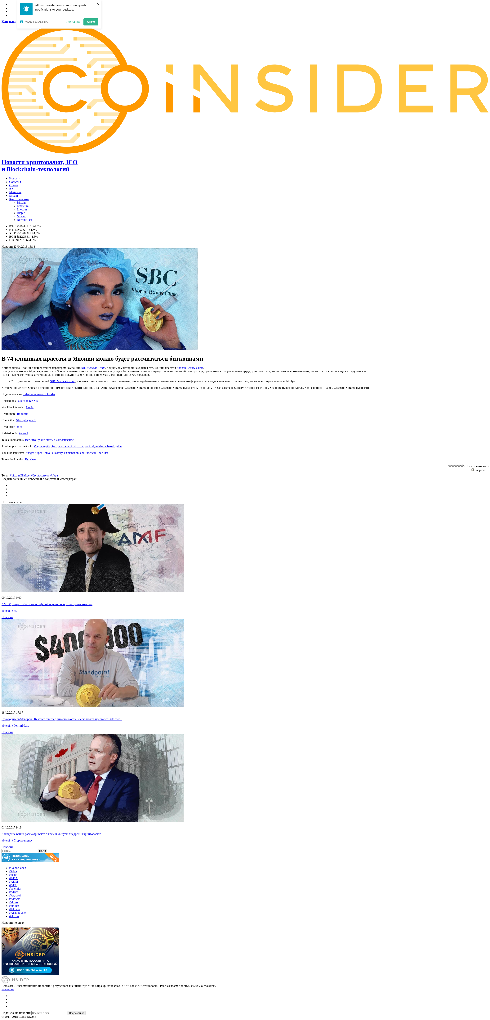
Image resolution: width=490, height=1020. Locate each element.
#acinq (13, 874)
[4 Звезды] (459, 465)
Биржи (13, 195)
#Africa (13, 892)
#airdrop (14, 902)
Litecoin (22, 209)
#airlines (14, 905)
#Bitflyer (25, 475)
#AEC (13, 885)
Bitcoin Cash (25, 219)
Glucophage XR (28, 400)
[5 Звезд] (462, 465)
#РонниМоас (20, 725)
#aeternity (15, 888)
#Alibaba (14, 909)
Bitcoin (21, 202)
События (15, 181)
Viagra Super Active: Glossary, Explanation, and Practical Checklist (67, 452)
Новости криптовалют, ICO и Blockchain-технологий (40, 166)
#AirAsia (14, 898)
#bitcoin (15, 475)
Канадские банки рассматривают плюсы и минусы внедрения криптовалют (51, 834)
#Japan (55, 475)
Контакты (8, 989)
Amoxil (23, 433)
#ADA (13, 878)
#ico (14, 610)
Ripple (21, 212)
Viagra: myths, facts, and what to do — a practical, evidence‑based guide (78, 446)
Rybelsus (22, 413)
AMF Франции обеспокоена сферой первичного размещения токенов (47, 604)
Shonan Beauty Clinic (190, 367)
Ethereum (23, 206)
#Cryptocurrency (40, 475)
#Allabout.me (17, 912)
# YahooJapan (17, 867)
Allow (91, 22)
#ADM (13, 881)
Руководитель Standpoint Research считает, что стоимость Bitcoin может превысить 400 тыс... (62, 719)
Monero (21, 216)
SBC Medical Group (93, 367)
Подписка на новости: (16, 1012)
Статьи (13, 185)
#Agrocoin (15, 895)
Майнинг (15, 192)
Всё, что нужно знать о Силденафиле (49, 439)
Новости (14, 178)
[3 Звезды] (456, 465)
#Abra (13, 871)
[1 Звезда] (450, 465)
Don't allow (72, 22)
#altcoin (14, 916)
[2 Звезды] (453, 465)
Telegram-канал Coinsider (39, 394)
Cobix (29, 407)
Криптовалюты (19, 199)
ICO (12, 188)
